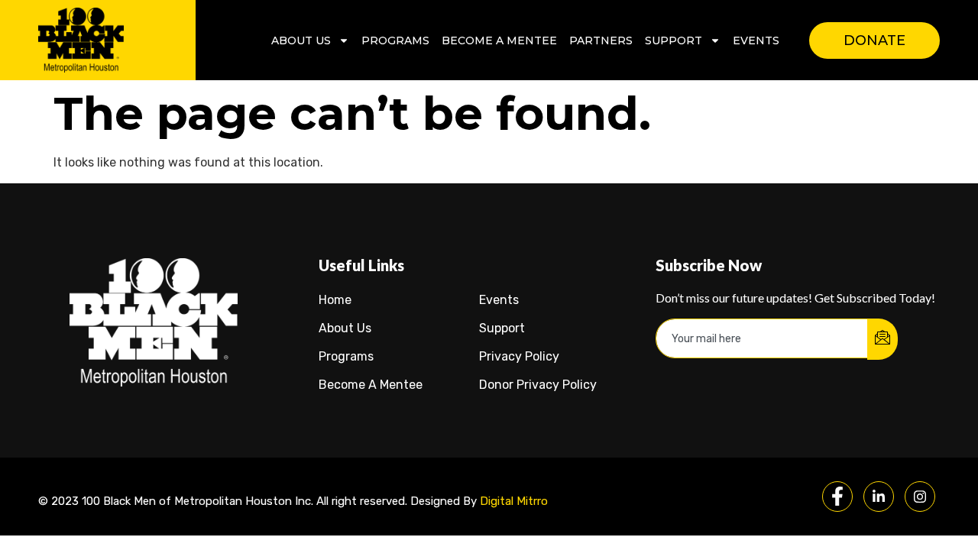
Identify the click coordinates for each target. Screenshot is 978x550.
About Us (301, 40)
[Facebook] (837, 496)
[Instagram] (920, 496)
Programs (395, 40)
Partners (601, 40)
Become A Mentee (499, 40)
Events (756, 40)
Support (673, 40)
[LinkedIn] (878, 496)
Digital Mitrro (514, 501)
